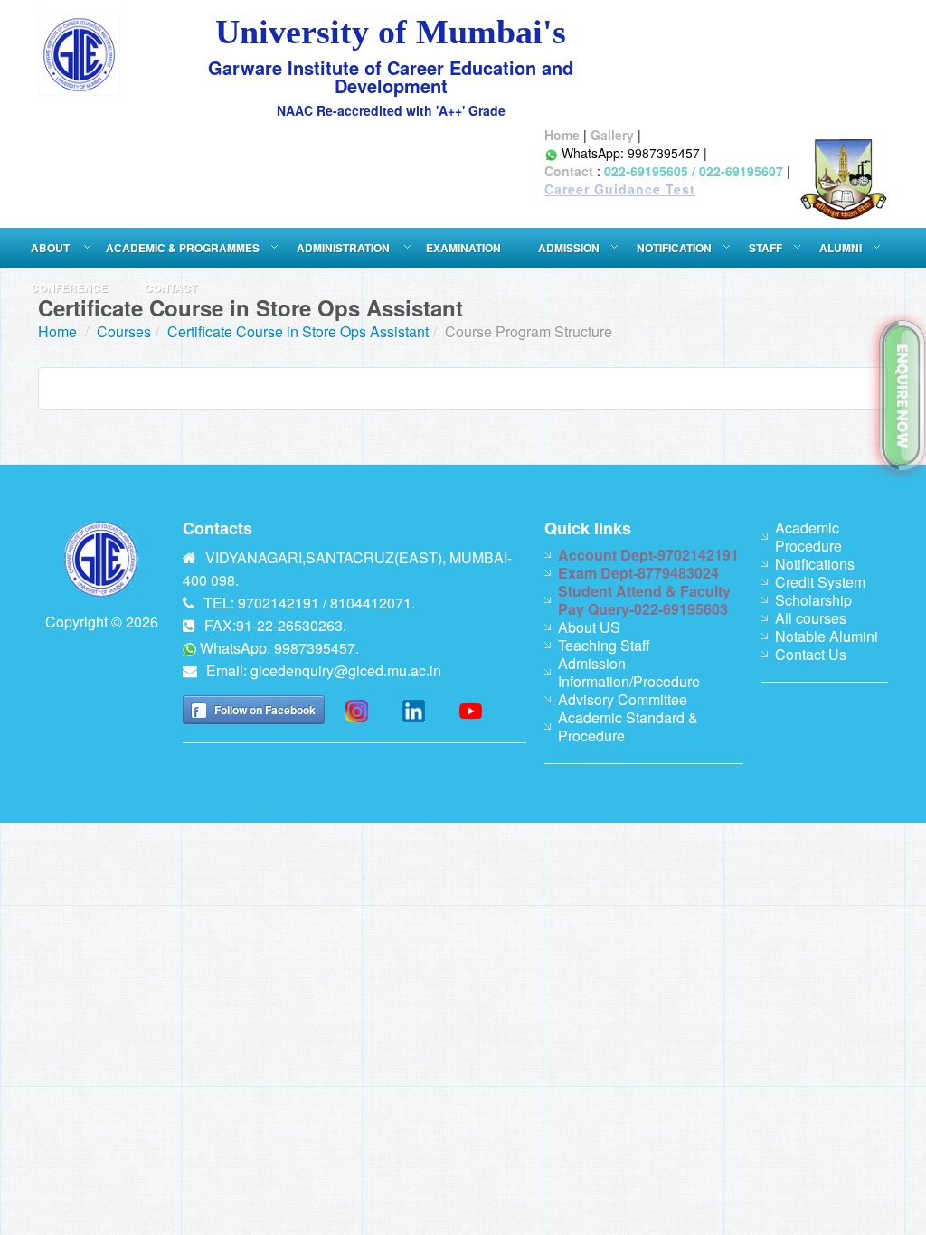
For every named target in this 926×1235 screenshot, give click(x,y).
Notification (674, 248)
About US (589, 627)
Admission (569, 248)
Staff (765, 248)
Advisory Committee (622, 699)
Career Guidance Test (619, 189)
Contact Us (810, 654)
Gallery (612, 135)
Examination (463, 248)
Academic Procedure (808, 536)
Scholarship (813, 599)
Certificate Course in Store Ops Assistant (298, 331)
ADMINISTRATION (344, 248)
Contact (568, 171)
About (51, 248)
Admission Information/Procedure (629, 672)
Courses (124, 331)
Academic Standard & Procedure (628, 726)
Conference (69, 287)
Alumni (840, 248)
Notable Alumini (826, 636)
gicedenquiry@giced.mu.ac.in (345, 670)
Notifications (815, 563)
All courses (810, 618)
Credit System (820, 581)
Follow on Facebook (265, 710)
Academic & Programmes (183, 248)
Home (562, 135)
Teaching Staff (604, 645)
